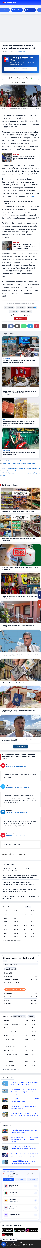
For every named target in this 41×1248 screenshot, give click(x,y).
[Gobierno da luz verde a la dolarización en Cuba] (20, 670)
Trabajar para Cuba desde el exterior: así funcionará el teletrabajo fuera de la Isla (24, 1148)
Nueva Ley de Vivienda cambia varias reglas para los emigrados (18, 626)
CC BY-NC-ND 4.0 (29, 1245)
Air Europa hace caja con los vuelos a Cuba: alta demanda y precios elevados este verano (24, 1092)
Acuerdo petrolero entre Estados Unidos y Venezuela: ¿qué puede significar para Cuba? (18, 883)
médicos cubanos (20, 463)
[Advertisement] (20, 28)
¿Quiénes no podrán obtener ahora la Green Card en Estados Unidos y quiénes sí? (24, 1115)
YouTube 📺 (13, 311)
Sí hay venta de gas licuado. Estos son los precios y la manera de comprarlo (20, 568)
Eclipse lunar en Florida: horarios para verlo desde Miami (23, 1107)
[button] (39, 595)
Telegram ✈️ (20, 307)
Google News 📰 (26, 311)
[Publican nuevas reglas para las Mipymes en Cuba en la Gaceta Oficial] (20, 526)
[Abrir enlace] (6, 1083)
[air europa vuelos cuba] (6, 1091)
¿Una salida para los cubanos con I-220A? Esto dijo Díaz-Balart (25, 1100)
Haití (11, 461)
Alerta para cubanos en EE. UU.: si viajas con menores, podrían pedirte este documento (24, 1139)
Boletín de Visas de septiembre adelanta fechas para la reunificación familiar (24, 1155)
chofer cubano (6, 463)
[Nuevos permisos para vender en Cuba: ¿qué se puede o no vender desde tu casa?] (20, 583)
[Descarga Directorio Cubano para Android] (20, 1231)
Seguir (21, 1179)
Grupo (33, 1179)
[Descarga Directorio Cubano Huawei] (7, 1236)
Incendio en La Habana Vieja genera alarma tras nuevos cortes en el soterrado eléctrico (19, 890)
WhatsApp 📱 (9, 307)
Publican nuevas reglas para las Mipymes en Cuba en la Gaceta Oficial (18, 539)
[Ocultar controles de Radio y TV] (39, 589)
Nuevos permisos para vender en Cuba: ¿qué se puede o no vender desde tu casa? (19, 597)
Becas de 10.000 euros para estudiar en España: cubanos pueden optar (24, 1162)
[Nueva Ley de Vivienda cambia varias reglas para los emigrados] (20, 612)
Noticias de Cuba (18, 461)
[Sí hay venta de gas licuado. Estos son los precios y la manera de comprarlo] (20, 555)
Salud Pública (31, 463)
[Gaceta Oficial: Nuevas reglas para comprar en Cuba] (20, 498)
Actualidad (5, 461)
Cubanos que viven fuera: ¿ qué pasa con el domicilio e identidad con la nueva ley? (18, 711)
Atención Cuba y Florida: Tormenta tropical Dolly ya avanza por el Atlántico (25, 1084)
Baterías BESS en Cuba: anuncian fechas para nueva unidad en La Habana (20, 870)
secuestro (3, 466)
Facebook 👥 (32, 307)
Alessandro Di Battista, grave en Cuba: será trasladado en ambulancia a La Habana (19, 739)
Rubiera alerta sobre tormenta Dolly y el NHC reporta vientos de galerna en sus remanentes (20, 654)
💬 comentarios (20, 318)
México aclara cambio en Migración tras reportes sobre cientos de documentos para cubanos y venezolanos (19, 877)
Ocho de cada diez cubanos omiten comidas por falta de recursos (20, 897)
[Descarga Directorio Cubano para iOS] (7, 1231)
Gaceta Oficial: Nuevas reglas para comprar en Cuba (18, 511)
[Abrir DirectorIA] (3, 1244)
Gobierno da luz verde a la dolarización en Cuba (16, 683)
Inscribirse (9, 1179)
